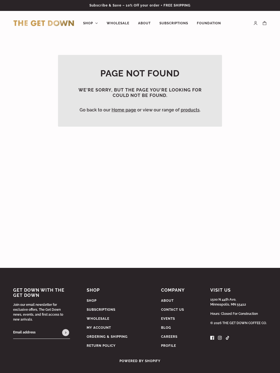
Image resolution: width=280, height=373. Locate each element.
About (167, 301)
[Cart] (264, 23)
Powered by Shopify (140, 361)
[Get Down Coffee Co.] (43, 23)
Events (168, 319)
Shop (92, 301)
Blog (166, 328)
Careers (169, 337)
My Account (99, 328)
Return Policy (101, 346)
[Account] (255, 23)
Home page (124, 110)
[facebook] (212, 337)
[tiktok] (227, 337)
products (190, 110)
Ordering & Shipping (107, 337)
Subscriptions (101, 310)
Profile (168, 346)
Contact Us (172, 310)
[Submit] (65, 332)
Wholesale (98, 319)
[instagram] (220, 337)
